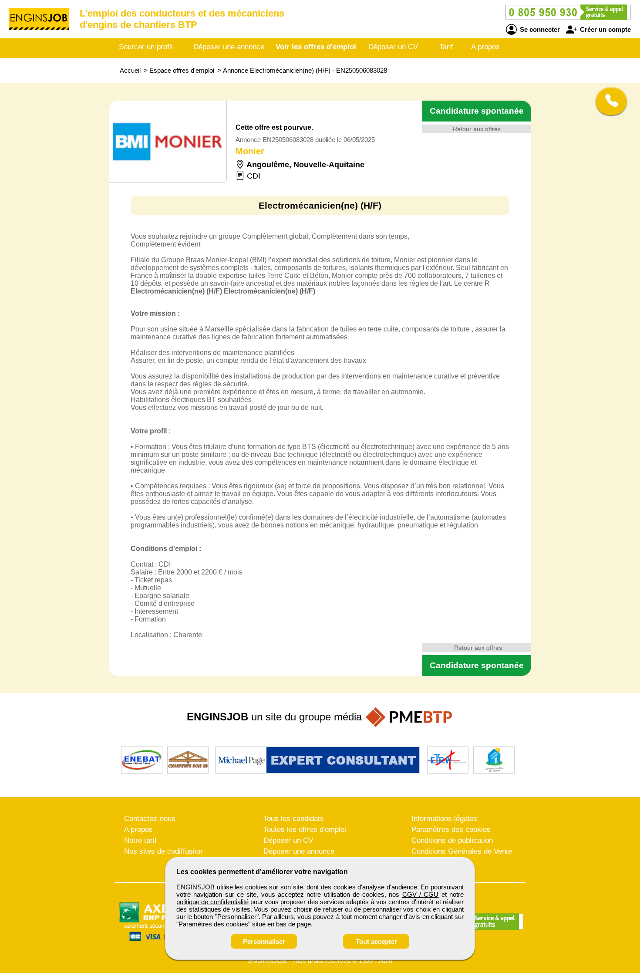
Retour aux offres (477, 128)
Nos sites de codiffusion (163, 851)
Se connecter (539, 29)
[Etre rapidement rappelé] (608, 101)
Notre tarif (140, 840)
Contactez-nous (149, 818)
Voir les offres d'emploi (316, 47)
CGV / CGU (420, 894)
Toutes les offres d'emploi (304, 829)
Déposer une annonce (228, 47)
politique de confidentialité (212, 901)
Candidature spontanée (477, 110)
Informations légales (444, 818)
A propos (485, 47)
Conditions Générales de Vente (461, 851)
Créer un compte (604, 29)
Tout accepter (376, 941)
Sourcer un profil (146, 47)
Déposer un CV (393, 47)
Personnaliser (264, 941)
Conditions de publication (452, 840)
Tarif (446, 47)
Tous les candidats (293, 818)
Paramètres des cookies (451, 829)
